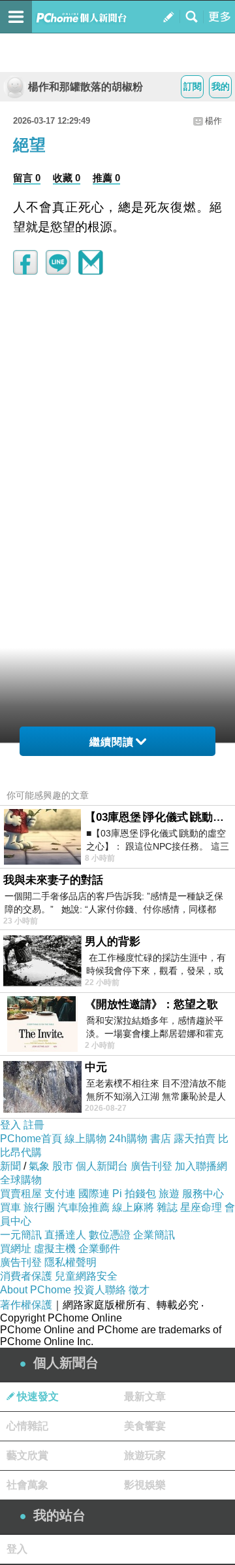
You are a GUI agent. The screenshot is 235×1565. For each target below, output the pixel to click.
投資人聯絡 (100, 1289)
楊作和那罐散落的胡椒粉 (85, 86)
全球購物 (21, 1179)
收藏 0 (66, 177)
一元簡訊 (21, 1234)
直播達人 (65, 1234)
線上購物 (85, 1138)
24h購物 (128, 1138)
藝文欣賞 (27, 1455)
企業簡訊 (154, 1234)
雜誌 (167, 1207)
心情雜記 (27, 1425)
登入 (10, 1124)
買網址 (15, 1248)
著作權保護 (26, 1304)
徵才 (139, 1289)
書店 (160, 1138)
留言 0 (26, 177)
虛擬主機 (55, 1248)
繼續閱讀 (111, 741)
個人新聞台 (102, 1166)
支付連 (60, 1193)
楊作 (213, 121)
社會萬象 (27, 1484)
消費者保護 (26, 1276)
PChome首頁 (31, 1138)
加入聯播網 (201, 1166)
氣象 (39, 1166)
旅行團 (39, 1207)
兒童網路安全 (86, 1276)
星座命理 (201, 1207)
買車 (10, 1207)
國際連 (94, 1193)
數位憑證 (110, 1234)
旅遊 (169, 1193)
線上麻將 (133, 1207)
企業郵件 (99, 1248)
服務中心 (203, 1193)
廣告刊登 (151, 1166)
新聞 (10, 1166)
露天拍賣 (194, 1138)
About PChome (35, 1289)
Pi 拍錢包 (134, 1193)
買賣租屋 (21, 1193)
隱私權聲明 (70, 1262)
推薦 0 (106, 177)
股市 (62, 1166)
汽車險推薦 (83, 1207)
